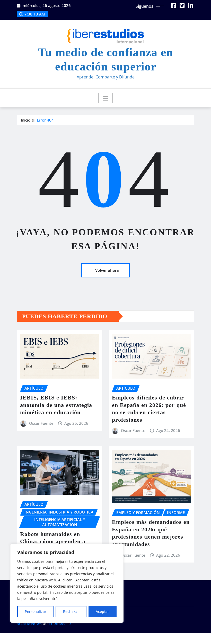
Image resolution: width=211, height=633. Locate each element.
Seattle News (29, 623)
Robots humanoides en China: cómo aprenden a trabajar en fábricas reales (56, 541)
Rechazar (71, 611)
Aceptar (102, 611)
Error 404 (45, 120)
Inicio (25, 120)
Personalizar (35, 611)
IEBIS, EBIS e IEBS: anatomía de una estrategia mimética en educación (56, 404)
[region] (67, 583)
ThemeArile (60, 623)
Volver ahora (107, 270)
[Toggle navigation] (106, 98)
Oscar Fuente (41, 423)
